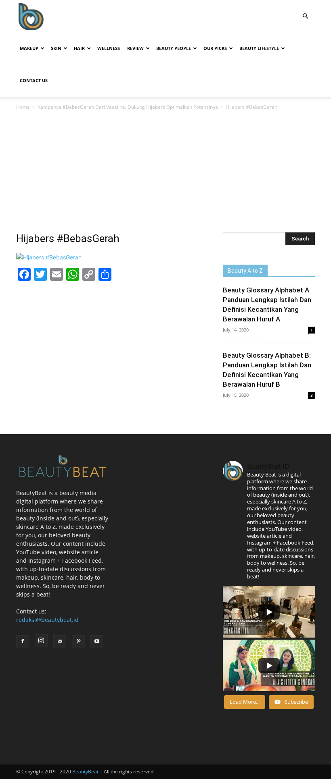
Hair (79, 48)
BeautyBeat (85, 771)
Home (23, 107)
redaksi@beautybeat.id (47, 620)
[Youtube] (96, 641)
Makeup (29, 48)
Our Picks (215, 48)
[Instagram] (41, 640)
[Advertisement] (165, 172)
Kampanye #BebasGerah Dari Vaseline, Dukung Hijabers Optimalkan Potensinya (128, 107)
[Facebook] (22, 641)
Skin (56, 48)
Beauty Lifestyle (259, 48)
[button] (305, 16)
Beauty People (173, 48)
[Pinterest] (78, 641)
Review (135, 48)
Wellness (108, 48)
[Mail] (59, 641)
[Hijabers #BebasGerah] (49, 257)
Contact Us (34, 80)
